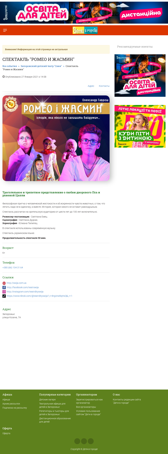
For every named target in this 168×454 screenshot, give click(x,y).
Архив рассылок (11, 403)
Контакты (104, 86)
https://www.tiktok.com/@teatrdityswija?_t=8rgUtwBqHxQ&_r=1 (39, 296)
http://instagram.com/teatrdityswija (25, 291)
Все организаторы (86, 407)
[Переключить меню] (5, 30)
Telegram (91, 441)
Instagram (84, 441)
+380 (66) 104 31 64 (12, 267)
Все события (9, 66)
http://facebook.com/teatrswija (23, 287)
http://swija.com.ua (16, 283)
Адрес (91, 86)
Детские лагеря (47, 399)
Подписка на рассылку (14, 407)
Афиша (6, 399)
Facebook (77, 441)
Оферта (6, 433)
